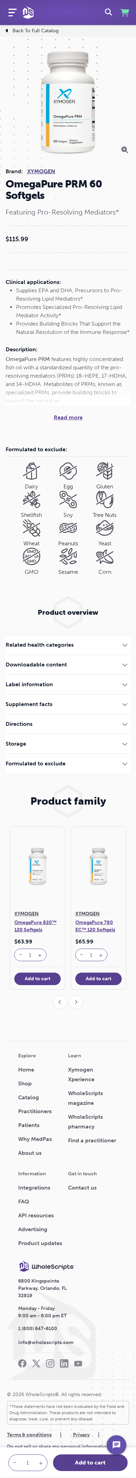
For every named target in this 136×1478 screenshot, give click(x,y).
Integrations (34, 1187)
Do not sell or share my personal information (58, 1447)
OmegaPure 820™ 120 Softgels (35, 926)
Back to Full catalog (36, 31)
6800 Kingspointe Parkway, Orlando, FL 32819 (42, 1288)
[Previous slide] (60, 1002)
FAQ (23, 1201)
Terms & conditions (29, 1435)
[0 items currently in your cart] (124, 13)
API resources (36, 1215)
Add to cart (90, 1462)
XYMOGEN (41, 171)
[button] (68, 645)
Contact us (82, 1187)
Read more (68, 417)
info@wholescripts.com (46, 1342)
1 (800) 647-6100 (37, 1329)
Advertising (32, 1229)
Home (26, 1069)
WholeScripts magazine (85, 1098)
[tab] (68, 645)
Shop (25, 1083)
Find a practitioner (92, 1140)
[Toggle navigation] (13, 12)
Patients (28, 1125)
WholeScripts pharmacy (85, 1122)
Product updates (40, 1243)
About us (29, 1153)
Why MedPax (35, 1139)
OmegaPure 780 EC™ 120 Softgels (95, 926)
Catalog (28, 1097)
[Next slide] (76, 1002)
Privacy (81, 1435)
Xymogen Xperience (81, 1074)
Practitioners (35, 1111)
